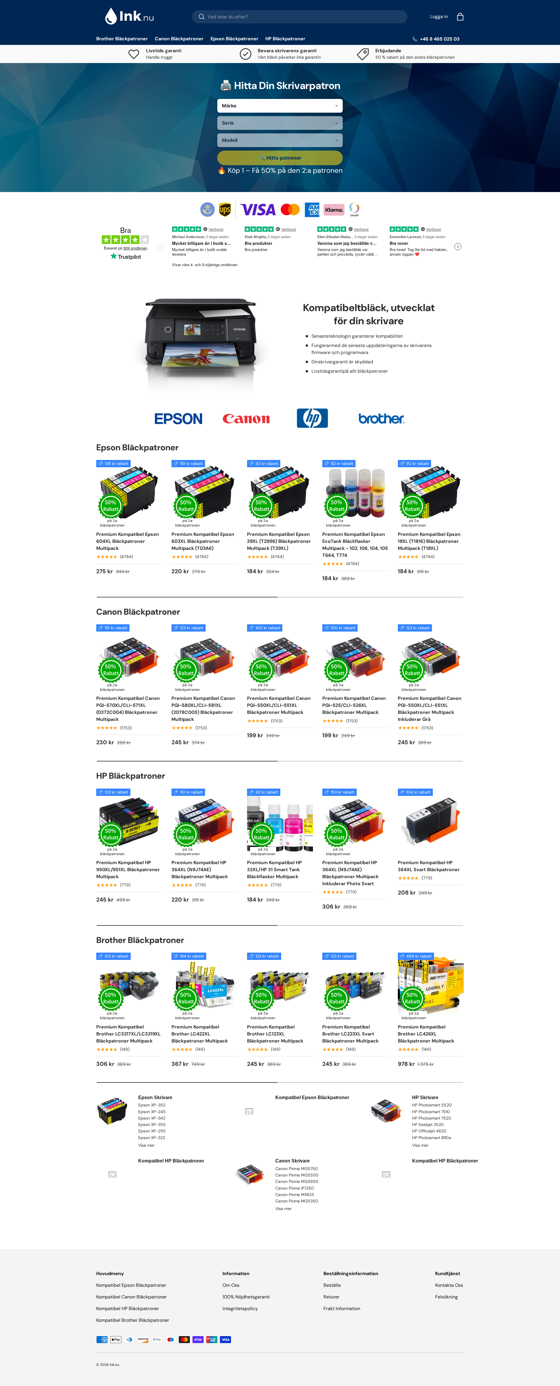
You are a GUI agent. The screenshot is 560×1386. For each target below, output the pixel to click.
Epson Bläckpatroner (234, 39)
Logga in (439, 16)
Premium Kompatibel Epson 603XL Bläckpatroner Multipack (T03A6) (203, 541)
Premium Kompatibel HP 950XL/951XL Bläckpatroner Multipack (128, 870)
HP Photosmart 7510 (431, 1111)
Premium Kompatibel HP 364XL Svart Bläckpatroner (429, 866)
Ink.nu (114, 1364)
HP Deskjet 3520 (428, 1124)
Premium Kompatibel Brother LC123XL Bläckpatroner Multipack (275, 1034)
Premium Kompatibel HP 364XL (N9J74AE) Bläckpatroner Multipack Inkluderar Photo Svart (350, 873)
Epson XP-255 (152, 1131)
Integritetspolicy (240, 1308)
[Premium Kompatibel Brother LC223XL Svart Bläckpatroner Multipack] (355, 986)
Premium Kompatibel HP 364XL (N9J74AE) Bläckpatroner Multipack (200, 870)
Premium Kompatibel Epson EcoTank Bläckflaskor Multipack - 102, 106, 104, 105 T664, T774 (355, 544)
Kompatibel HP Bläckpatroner (127, 1308)
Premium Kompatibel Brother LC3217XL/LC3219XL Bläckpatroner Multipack (128, 1034)
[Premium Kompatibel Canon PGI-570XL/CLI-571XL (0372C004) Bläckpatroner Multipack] (129, 657)
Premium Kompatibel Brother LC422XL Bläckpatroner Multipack (200, 1034)
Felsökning (446, 1297)
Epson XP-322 (151, 1137)
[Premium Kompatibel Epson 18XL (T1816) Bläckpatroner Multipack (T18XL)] (431, 493)
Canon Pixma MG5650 (296, 1181)
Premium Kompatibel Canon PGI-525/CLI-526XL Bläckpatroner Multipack (354, 705)
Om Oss (231, 1285)
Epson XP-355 (152, 1124)
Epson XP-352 (151, 1105)
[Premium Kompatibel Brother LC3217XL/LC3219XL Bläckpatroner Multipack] (129, 986)
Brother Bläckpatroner (122, 39)
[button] (460, 16)
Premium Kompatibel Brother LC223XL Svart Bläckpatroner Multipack (350, 1034)
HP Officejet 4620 (429, 1131)
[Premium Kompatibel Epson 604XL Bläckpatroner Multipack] (129, 493)
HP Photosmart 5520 (432, 1105)
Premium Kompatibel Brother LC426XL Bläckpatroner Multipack (426, 1034)
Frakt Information (341, 1308)
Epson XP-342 (151, 1118)
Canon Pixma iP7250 (294, 1188)
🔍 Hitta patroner (280, 158)
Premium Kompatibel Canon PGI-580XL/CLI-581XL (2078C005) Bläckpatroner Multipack (203, 708)
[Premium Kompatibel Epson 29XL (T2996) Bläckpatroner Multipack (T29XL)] (280, 493)
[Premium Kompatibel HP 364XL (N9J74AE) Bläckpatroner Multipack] (204, 822)
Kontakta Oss (449, 1285)
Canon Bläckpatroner (179, 39)
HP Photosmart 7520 (431, 1118)
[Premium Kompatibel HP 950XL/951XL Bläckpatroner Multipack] (129, 822)
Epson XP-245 (152, 1111)
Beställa (332, 1285)
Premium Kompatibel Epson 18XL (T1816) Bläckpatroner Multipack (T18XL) (429, 541)
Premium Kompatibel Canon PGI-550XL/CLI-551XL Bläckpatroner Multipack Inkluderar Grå (429, 708)
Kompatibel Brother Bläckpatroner (132, 1320)
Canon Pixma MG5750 (296, 1168)
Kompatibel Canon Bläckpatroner (131, 1297)
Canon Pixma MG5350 (296, 1201)
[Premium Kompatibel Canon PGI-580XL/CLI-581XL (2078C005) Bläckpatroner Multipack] (204, 657)
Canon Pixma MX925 (294, 1194)
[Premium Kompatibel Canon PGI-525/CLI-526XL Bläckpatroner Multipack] (355, 657)
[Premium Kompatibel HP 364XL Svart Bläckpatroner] (431, 822)
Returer (331, 1297)
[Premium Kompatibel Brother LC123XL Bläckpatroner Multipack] (280, 986)
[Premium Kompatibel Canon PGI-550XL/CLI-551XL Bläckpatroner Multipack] (280, 657)
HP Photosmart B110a (431, 1137)
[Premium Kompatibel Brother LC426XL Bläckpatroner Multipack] (431, 986)
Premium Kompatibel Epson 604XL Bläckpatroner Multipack (127, 541)
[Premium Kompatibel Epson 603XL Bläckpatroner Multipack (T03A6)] (204, 493)
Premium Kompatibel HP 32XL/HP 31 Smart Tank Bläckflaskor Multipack (274, 870)
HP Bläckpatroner (285, 39)
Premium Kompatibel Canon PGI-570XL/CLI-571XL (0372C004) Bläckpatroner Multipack (128, 708)
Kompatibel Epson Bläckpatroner (131, 1285)
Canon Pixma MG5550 (296, 1175)
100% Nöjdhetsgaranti (246, 1297)
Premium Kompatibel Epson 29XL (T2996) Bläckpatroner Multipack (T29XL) (279, 541)
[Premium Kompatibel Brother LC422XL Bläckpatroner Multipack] (204, 986)
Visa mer (146, 1145)
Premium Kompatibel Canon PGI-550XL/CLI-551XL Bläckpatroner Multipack (279, 705)
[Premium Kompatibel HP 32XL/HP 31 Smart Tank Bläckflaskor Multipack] (280, 822)
